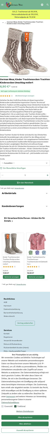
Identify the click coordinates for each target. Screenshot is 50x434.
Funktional (21, 406)
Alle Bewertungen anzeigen (24, 96)
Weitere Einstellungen (25, 411)
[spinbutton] (25, 175)
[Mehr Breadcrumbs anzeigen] (3, 22)
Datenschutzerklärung (10, 402)
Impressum (10, 396)
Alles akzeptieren (25, 417)
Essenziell (8, 406)
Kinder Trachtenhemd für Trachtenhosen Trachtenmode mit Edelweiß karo (37, 260)
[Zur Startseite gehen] (14, 5)
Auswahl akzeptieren (25, 430)
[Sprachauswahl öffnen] (42, 4)
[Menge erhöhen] (47, 175)
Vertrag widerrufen (25, 323)
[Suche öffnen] (47, 4)
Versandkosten (19, 188)
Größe (2, 159)
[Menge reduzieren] (2, 175)
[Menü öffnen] (2, 4)
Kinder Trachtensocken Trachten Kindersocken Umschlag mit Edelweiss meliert (11, 260)
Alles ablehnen (25, 424)
